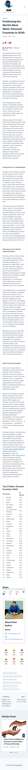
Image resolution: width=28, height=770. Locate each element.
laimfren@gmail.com (14, 633)
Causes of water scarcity (9, 673)
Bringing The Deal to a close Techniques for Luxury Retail (6, 701)
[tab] (10, 752)
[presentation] (14, 728)
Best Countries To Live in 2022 (21, 699)
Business (5, 18)
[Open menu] (24, 6)
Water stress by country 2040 (11, 689)
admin (5, 36)
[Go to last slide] (4, 735)
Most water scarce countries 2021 (12, 682)
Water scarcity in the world (10, 686)
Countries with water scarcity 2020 (12, 676)
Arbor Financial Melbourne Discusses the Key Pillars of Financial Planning (14, 741)
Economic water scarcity (9, 679)
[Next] (23, 735)
